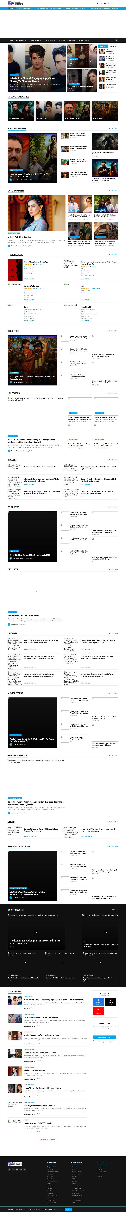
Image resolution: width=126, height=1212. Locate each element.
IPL (73, 1167)
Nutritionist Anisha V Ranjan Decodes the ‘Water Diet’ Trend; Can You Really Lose (41, 641)
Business (50, 1176)
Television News (77, 1195)
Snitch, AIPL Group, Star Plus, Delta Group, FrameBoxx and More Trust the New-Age (39, 675)
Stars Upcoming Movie (19, 846)
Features (50, 1193)
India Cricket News (53, 1202)
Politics (74, 1181)
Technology (75, 1193)
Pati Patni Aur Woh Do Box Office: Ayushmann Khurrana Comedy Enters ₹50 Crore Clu (78, 363)
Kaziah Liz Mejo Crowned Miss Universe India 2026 (30, 555)
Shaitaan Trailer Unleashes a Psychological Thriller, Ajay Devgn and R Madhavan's (42, 480)
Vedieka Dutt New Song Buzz (46, 8)
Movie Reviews (15, 254)
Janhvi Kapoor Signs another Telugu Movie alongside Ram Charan (78, 892)
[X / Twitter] (101, 3)
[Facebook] (97, 3)
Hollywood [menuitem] (71, 40)
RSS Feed (101, 1174)
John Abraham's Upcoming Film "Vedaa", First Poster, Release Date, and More (79, 713)
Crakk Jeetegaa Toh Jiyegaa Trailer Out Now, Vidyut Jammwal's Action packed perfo (42, 493)
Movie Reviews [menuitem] (50, 40)
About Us (100, 1167)
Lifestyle (12, 633)
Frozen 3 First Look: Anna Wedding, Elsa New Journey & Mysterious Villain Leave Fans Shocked (32, 440)
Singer (11, 821)
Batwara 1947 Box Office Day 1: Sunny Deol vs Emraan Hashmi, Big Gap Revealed (79, 350)
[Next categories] (116, 111)
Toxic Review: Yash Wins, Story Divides (19, 8)
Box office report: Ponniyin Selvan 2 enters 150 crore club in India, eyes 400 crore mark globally (36, 803)
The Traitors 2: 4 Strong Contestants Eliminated (23, 978)
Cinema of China (52, 1181)
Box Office (13, 330)
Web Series (73, 59)
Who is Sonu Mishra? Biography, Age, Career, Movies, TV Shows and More (33, 80)
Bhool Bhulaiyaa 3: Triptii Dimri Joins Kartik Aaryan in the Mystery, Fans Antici (78, 866)
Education (50, 1188)
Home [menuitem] (11, 40)
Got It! (68, 1209)
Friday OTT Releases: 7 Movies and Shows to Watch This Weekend (104, 946)
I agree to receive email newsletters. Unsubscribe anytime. (105, 1041)
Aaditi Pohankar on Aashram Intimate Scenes (111, 65)
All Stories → (113, 128)
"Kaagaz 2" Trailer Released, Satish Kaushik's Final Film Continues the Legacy (98, 480)
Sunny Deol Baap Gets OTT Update (38, 1123)
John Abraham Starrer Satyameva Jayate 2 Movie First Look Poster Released (78, 739)
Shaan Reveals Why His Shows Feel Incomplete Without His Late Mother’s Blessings (79, 148)
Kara (26, 307)
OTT (86, 941)
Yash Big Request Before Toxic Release (107, 8)
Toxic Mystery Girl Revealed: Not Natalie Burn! (75, 8)
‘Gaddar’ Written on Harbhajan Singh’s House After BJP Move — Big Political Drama (79, 552)
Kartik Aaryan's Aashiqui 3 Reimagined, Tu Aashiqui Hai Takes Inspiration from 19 (78, 879)
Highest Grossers (52, 1195)
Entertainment (16, 190)
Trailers (12, 459)
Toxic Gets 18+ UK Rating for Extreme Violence (60, 978)
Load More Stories (47, 1139)
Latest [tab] (102, 46)
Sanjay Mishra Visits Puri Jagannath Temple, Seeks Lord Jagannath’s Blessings (79, 161)
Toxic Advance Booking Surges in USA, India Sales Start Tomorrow (35, 942)
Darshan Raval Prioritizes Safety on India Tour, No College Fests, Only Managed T (98, 830)
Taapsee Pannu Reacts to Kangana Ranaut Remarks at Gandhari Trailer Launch (78, 135)
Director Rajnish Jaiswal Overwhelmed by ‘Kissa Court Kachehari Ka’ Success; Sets (97, 675)
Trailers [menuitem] (80, 40)
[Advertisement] (21, 24)
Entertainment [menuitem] (36, 40)
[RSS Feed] (112, 3)
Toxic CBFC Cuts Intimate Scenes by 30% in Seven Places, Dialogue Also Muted (79, 243)
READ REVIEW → (30, 279)
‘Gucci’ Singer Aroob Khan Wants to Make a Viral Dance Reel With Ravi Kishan (79, 217)
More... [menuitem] (87, 40)
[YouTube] (104, 3)
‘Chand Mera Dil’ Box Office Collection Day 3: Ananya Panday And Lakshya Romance (79, 376)
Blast (82, 286)
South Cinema (74, 83)
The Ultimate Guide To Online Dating (23, 615)
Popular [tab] (113, 46)
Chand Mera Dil (86, 307)
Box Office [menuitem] (61, 40)
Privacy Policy (58, 1209)
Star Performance (17, 755)
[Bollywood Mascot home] (15, 3)
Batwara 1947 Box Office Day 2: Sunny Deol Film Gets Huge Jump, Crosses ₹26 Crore (78, 338)
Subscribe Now (104, 1037)
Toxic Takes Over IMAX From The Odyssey (110, 58)
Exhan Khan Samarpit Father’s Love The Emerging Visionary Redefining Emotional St (98, 641)
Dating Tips (13, 569)
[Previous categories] (9, 111)
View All (115, 910)
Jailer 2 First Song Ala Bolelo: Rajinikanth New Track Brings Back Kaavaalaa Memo (79, 174)
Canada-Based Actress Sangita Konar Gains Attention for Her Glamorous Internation (39, 657)
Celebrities (13, 507)
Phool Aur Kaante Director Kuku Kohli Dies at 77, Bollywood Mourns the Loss (29, 175)
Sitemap (100, 1176)
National (74, 1176)
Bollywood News (17, 128)
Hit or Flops (50, 1198)
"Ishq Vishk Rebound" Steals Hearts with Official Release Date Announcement (78, 700)
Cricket (49, 1183)
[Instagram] (108, 3)
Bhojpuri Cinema (52, 1167)
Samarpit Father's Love (32, 286)
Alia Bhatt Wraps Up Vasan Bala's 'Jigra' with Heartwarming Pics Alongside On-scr (27, 893)
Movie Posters (15, 693)
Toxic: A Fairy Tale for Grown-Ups (36, 262)
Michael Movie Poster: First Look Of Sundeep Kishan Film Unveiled (78, 726)
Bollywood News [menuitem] (21, 40)
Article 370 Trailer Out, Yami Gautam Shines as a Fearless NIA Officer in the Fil (97, 493)
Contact (100, 1169)
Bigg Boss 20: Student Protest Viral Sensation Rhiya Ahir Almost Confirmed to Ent (106, 217)
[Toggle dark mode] (116, 40)
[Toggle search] (116, 3)
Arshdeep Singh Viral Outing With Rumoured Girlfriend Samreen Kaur (78, 539)
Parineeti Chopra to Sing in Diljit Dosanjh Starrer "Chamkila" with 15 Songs (41, 830)
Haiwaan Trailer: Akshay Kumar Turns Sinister (40, 467)
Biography (14, 75)
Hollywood (14, 393)
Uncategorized (76, 1200)
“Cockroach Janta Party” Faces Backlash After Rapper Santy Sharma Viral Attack (79, 527)
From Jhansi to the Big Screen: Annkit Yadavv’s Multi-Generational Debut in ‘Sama (97, 657)
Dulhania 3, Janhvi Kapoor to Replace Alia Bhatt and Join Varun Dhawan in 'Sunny (78, 853)
